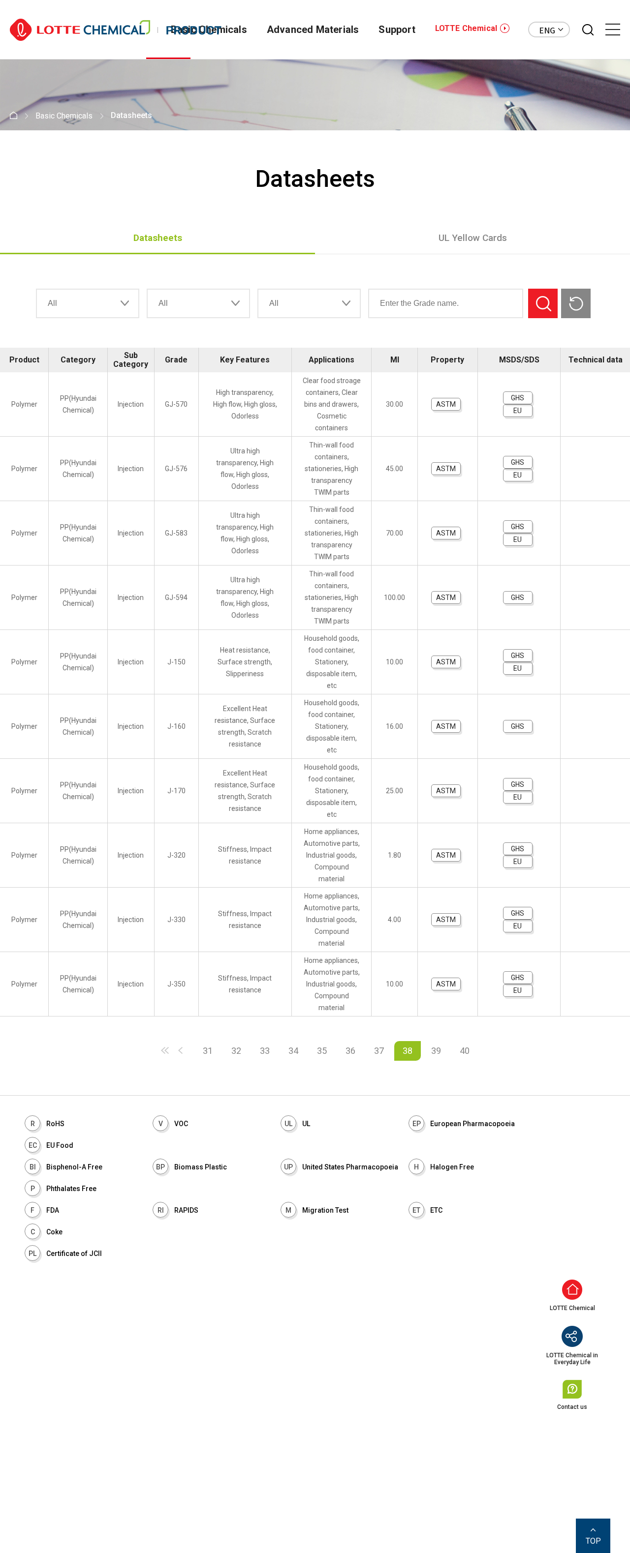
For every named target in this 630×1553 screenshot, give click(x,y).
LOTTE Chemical (466, 28)
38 (407, 1050)
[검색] (588, 29)
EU (517, 411)
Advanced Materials (313, 29)
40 (465, 1050)
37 (379, 1050)
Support (396, 29)
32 (236, 1050)
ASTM (446, 404)
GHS (517, 398)
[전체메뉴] (612, 29)
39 (436, 1050)
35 (322, 1050)
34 (293, 1050)
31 (208, 1050)
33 (265, 1050)
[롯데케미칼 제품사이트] (115, 30)
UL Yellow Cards (473, 237)
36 (350, 1050)
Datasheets (157, 237)
